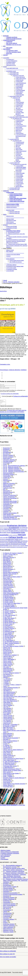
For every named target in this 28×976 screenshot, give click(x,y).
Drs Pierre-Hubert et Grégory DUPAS (13, 646)
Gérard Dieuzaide (8, 670)
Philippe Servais (7, 757)
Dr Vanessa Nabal (19, 157)
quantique (10, 545)
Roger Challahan (7, 775)
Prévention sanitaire (8, 919)
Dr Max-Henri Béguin (8, 618)
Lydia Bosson (6, 723)
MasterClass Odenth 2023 (14, 211)
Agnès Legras (7, 556)
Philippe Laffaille (19, 149)
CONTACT (5, 55)
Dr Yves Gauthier (7, 633)
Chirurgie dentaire (8, 888)
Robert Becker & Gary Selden (11, 773)
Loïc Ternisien (7, 720)
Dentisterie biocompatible (10, 893)
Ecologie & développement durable (12, 894)
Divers (5, 464)
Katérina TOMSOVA (19, 84)
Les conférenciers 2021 (17, 140)
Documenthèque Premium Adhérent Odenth (14, 266)
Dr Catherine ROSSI (8, 599)
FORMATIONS (6, 191)
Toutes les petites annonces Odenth (16, 260)
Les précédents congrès (11, 71)
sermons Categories (5, 445)
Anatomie (5, 451)
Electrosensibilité (8, 473)
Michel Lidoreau (19, 130)
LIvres (5, 482)
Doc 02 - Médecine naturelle (11, 467)
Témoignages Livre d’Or (11, 65)
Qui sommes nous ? (10, 59)
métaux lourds (15, 537)
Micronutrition (7, 486)
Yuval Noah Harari (8, 786)
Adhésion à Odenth (10, 250)
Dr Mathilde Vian (19, 154)
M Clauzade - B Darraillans (10, 724)
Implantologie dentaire (9, 904)
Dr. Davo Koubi (7, 639)
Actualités (6, 883)
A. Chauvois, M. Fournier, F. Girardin (12, 553)
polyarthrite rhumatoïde (4, 542)
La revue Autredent (10, 270)
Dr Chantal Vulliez (19, 81)
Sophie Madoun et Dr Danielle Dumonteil (14, 783)
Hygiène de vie (7, 477)
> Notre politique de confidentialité (9, 852)
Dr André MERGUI (19, 87)
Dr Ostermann (7, 625)
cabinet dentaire (8, 529)
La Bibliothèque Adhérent (11, 264)
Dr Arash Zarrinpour (19, 133)
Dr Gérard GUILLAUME (20, 173)
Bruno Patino (6, 578)
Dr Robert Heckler (19, 174)
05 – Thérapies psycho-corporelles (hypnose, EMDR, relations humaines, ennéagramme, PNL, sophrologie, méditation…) (16, 246)
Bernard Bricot (7, 568)
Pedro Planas (6, 752)
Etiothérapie (6, 900)
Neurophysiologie (8, 492)
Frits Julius (6, 667)
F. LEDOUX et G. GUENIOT (10, 655)
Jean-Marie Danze (8, 695)
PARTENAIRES (6, 49)
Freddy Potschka (7, 664)
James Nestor (7, 689)
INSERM (5, 677)
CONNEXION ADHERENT (9, 40)
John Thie (5, 707)
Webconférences (7, 928)
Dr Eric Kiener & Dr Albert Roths (11, 603)
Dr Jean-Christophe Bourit (21, 83)
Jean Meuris (6, 690)
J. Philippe (6, 683)
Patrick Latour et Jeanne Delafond (12, 749)
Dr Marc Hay (18, 161)
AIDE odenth (9, 47)
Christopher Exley (8, 584)
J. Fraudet (5, 681)
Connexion (8, 256)
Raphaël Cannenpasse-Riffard (11, 769)
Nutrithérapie (6, 493)
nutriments (25, 537)
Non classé (6, 908)
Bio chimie (6, 454)
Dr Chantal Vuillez (8, 600)
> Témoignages (4, 859)
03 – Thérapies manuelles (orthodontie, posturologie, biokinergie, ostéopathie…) (14, 872)
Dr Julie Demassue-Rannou (21, 125)
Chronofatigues (4, 370)
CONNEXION (9, 41)
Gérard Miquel (7, 671)
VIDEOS (4, 214)
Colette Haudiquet (8, 585)
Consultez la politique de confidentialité (10, 393)
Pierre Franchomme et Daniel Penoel (13, 758)
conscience (18, 529)
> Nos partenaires (5, 856)
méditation (24, 370)
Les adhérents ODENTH (10, 62)
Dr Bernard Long (7, 596)
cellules (14, 529)
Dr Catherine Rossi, (19, 109)
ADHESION (5, 36)
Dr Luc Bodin (6, 616)
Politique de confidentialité (20, 396)
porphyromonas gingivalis (15, 542)
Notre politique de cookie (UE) (7, 954)
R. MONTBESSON (8, 767)
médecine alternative (14, 370)
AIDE (4, 46)
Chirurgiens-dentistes (9, 459)
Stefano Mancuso (8, 785)
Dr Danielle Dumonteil (20, 142)
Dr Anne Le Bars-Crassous (21, 78)
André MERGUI (7, 562)
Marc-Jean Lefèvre (8, 729)
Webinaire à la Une (10, 216)
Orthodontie (6, 499)
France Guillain (7, 658)
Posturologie (6, 916)
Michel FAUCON (7, 733)
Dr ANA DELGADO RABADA (21, 167)
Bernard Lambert (19, 127)
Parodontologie (7, 505)
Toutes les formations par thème (12, 205)
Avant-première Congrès (11, 223)
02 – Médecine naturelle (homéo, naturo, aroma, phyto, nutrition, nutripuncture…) (14, 869)
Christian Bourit (7, 579)
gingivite (9, 532)
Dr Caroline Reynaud (20, 143)
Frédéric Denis (7, 665)
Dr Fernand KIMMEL (19, 176)
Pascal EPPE (6, 748)
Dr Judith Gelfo (19, 185)
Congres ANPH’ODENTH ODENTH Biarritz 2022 (18, 117)
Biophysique (6, 458)
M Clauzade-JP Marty (9, 726)
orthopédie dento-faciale (11, 539)
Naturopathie (6, 491)
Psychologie (6, 510)
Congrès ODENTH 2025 (14, 72)
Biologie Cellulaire (8, 455)
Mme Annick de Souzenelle (10, 738)
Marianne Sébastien (19, 186)
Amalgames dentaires (17, 525)
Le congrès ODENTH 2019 (14, 162)
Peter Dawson (7, 754)
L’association (6, 57)
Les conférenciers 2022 (17, 118)
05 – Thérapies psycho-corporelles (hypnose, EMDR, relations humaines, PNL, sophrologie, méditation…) (15, 880)
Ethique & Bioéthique (8, 899)
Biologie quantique (8, 457)
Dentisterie (6, 891)
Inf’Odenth (5, 225)
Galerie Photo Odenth (10, 63)
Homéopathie (6, 476)
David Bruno (6, 588)
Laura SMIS (6, 714)
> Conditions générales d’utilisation (9, 853)
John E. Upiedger (7, 705)
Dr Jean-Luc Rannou (20, 183)
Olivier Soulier (7, 742)
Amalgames (6, 449)
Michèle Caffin (7, 736)
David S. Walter (7, 590)
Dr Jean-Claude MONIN (20, 90)
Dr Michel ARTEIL (19, 93)
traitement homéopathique (11, 547)
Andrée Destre (7, 563)
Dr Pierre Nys (6, 630)
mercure (22, 534)
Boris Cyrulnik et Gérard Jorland (11, 576)
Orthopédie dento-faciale (10, 501)
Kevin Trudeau (7, 712)
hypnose (5, 479)
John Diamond (7, 704)
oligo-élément (2, 539)
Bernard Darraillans (8, 569)
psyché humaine (4, 545)
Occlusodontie (7, 910)
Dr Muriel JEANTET (19, 91)
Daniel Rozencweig (8, 587)
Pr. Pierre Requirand (8, 764)
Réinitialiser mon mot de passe (13, 44)
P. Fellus (5, 744)
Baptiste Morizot (7, 566)
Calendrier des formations (11, 207)
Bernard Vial (6, 571)
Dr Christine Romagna (20, 120)
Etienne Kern (6, 653)
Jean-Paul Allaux (7, 698)
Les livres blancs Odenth (11, 267)
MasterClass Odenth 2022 (14, 213)
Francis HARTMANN (8, 659)
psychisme (3, 544)
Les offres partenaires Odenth (13, 52)
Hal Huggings (6, 674)
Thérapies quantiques (9, 925)
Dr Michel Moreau (8, 621)
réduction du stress (16, 545)
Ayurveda (2, 529)
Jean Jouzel (18, 108)
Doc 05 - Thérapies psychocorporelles (13, 471)
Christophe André (8, 581)
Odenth (5, 911)
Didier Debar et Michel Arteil (11, 593)
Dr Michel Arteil (7, 619)
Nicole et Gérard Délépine (10, 741)
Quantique (6, 511)
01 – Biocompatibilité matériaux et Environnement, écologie (12, 866)
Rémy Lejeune (7, 772)
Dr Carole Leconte (19, 124)
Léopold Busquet (7, 718)
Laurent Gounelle (7, 715)
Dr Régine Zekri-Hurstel (20, 77)
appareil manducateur (4, 527)
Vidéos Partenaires (10, 222)
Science (5, 922)
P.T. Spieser (6, 745)
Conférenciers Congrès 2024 (18, 75)
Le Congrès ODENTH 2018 (14, 188)
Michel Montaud (7, 735)
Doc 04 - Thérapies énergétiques (12, 470)
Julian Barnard (7, 710)
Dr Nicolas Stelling (19, 180)
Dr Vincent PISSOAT (19, 179)
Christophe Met (7, 582)
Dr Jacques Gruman (8, 610)
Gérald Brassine (7, 668)
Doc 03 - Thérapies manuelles (11, 468)
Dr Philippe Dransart (8, 628)
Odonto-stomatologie (9, 496)
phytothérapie (24, 541)
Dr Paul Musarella (8, 627)
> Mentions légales (5, 850)
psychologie (22, 544)
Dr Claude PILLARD (19, 86)
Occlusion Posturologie (9, 495)
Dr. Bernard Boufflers (8, 636)
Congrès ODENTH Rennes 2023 (15, 96)
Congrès (5, 66)
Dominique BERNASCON (9, 594)
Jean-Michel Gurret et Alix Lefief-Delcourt (14, 696)
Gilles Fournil (18, 145)
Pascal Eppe (18, 100)
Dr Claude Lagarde (8, 602)
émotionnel (25, 547)
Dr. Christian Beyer (8, 637)
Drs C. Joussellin (7, 644)
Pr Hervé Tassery (19, 111)
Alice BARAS (6, 559)
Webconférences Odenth (11, 220)
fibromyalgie (3, 532)
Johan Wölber (7, 702)
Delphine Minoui (7, 591)
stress (26, 545)
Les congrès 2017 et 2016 (14, 189)
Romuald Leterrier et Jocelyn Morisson (13, 778)
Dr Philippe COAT (19, 88)
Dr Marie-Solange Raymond (21, 151)
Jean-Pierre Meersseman (10, 701)
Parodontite (20, 539)
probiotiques (24, 542)
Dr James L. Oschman (9, 612)
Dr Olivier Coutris (7, 624)
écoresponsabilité (19, 547)
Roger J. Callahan (7, 776)
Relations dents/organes (10, 513)
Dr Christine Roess (19, 182)
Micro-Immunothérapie (9, 905)
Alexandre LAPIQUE (8, 557)
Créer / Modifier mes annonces (15, 262)
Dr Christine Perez (19, 105)
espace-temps (24, 530)
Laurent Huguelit (7, 717)
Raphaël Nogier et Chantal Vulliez (12, 770)
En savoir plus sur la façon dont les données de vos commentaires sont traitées (13, 411)
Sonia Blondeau (7, 781)
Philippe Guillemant (8, 755)
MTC (4, 489)
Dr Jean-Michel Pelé (19, 103)
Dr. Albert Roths (7, 634)
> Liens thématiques (5, 855)
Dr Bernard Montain (8, 597)
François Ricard (7, 662)
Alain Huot (18, 146)
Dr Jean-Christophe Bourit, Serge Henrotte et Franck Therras (21, 136)
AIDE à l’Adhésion (9, 251)
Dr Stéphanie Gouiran (8, 631)
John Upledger (7, 708)
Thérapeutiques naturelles (10, 519)
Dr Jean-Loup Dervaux (9, 615)
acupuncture (3, 525)
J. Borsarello (6, 680)
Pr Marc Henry (18, 123)
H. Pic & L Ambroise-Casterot (11, 673)
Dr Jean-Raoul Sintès (20, 115)
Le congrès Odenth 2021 (14, 139)
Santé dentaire (7, 514)
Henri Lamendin (7, 676)
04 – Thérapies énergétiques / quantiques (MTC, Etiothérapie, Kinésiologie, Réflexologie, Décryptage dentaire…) (14, 876)
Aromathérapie (7, 452)
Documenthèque (6, 229)
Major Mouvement (8, 727)
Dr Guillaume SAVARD (9, 606)
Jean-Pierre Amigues (9, 699)
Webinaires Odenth (10, 219)
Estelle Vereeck (7, 652)
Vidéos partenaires (8, 927)
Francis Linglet (7, 661)
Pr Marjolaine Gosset (9, 763)
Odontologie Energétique (10, 498)
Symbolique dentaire (8, 517)
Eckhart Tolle (6, 647)
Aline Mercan (6, 560)
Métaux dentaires (8, 485)
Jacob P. (5, 686)
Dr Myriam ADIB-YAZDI (9, 622)
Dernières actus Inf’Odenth (11, 226)
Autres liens (9, 53)
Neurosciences (7, 907)
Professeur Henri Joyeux (10, 766)
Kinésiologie (6, 480)
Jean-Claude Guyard (8, 693)
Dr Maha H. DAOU (19, 106)
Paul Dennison (7, 751)
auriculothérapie (23, 527)
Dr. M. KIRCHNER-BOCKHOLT (11, 642)
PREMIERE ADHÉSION (11, 37)
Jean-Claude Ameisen (9, 692)
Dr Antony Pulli (18, 152)
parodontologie (4, 541)
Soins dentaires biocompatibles (11, 516)
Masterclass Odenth (10, 210)
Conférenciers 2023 (16, 97)
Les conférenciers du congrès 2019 (19, 164)
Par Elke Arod (6, 747)
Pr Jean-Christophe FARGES (10, 761)
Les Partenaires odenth (12, 50)
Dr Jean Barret (7, 613)
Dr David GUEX (18, 171)
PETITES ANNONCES (10, 259)
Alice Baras (18, 99)
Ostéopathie (6, 504)
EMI (19, 530)
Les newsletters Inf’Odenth (11, 227)
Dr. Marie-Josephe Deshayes (11, 643)
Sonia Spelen (18, 155)
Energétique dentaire (8, 474)
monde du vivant (7, 488)
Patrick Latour (18, 131)
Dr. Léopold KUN (19, 177)
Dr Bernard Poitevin (19, 128)
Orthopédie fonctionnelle (10, 502)
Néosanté (5, 739)
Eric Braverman (7, 650)
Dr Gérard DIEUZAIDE (20, 94)
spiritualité (22, 545)
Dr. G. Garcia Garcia (8, 640)
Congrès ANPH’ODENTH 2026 (12, 68)
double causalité (5, 530)
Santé (4, 921)
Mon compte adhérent (11, 43)
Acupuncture (6, 448)
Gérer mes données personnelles (8, 957)
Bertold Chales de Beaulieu (10, 572)
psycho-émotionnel (12, 544)
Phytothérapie (7, 507)
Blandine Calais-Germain (9, 574)
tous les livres (3, 291)
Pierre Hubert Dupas (8, 760)
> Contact (2, 857)
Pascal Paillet (18, 148)
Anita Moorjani (7, 565)
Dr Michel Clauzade (19, 80)
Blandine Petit (7, 575)
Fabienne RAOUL (7, 656)
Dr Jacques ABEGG (19, 165)
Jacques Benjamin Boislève (10, 687)
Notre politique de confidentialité (8, 951)
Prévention (6, 508)
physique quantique (14, 541)
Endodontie (6, 896)
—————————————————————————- (15, 69)
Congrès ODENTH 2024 (14, 74)
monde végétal (2, 537)
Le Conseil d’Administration (11, 60)
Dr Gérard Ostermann (20, 102)
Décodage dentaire (8, 461)
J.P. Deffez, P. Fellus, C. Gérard (11, 684)
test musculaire (3, 547)
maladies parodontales (13, 535)
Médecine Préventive (9, 483)
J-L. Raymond (7, 678)
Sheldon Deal (6, 779)
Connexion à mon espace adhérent (13, 254)
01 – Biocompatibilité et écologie (13, 232)
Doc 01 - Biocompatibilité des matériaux (14, 465)
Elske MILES (6, 649)
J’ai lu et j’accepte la (14, 397)
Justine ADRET (7, 711)
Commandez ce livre (5, 364)
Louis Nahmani (7, 721)
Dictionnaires (6, 462)
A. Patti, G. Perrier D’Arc (9, 554)
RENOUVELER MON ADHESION (13, 39)
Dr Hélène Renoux (19, 121)
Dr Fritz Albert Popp (8, 605)
